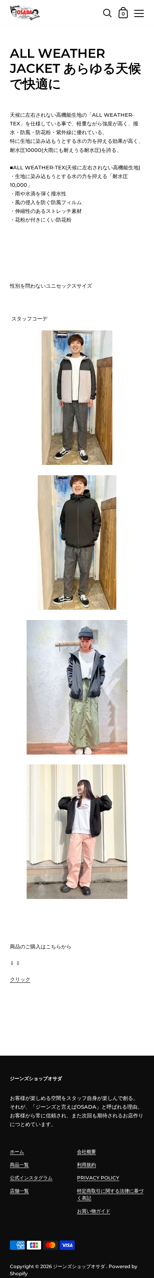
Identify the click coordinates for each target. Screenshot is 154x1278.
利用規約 (86, 1165)
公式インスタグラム (31, 1178)
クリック (20, 979)
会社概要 (86, 1152)
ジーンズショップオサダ (79, 1266)
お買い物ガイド (93, 1211)
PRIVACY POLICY (98, 1178)
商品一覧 (19, 1165)
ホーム (17, 1152)
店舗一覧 (19, 1191)
